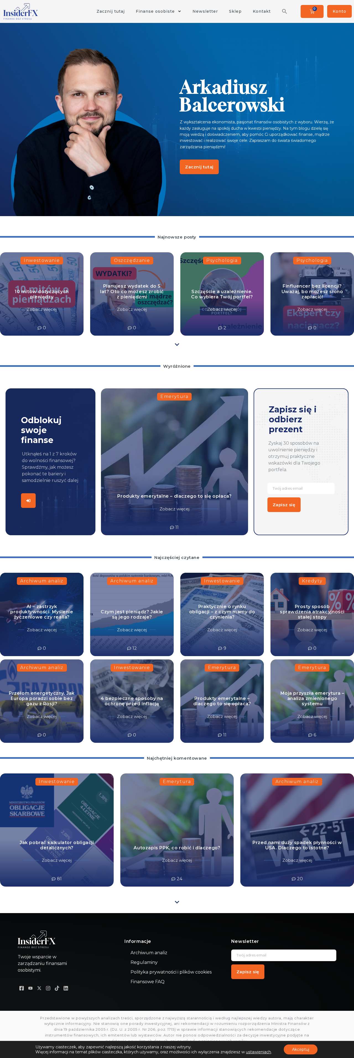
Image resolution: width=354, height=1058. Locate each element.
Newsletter (205, 11)
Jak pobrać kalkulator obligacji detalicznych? (57, 845)
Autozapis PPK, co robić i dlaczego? (177, 847)
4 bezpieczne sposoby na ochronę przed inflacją (132, 701)
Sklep (235, 11)
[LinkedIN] (66, 988)
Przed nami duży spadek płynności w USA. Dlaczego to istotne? (297, 845)
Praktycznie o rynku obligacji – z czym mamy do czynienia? (222, 612)
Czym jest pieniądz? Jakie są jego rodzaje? (132, 614)
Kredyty (312, 581)
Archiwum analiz (42, 581)
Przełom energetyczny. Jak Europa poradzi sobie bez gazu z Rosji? (42, 698)
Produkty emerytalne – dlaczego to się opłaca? (174, 496)
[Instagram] (48, 988)
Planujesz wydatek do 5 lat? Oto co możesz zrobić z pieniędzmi (132, 291)
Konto (339, 11)
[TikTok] (57, 988)
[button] (284, 11)
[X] (39, 988)
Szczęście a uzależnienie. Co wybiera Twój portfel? (222, 294)
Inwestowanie (42, 260)
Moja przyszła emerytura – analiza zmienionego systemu (312, 698)
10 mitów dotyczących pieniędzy (42, 294)
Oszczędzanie (132, 260)
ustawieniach (258, 1051)
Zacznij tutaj (111, 11)
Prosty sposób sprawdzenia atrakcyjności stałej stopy (312, 612)
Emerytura (174, 396)
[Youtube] (30, 988)
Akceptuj (300, 1049)
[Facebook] (21, 988)
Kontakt (262, 11)
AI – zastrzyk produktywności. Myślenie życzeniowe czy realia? (41, 612)
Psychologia (222, 260)
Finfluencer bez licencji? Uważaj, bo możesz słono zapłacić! (312, 291)
